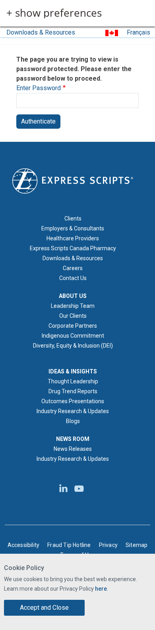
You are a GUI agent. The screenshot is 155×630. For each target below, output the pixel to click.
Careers (73, 268)
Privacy (108, 545)
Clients (72, 218)
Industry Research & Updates (73, 411)
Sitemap (136, 545)
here (101, 589)
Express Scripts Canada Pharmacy (73, 248)
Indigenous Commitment (73, 335)
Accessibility (24, 545)
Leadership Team (73, 306)
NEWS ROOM (72, 439)
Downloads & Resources (40, 32)
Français (138, 32)
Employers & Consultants (72, 228)
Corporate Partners (72, 326)
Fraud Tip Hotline (69, 545)
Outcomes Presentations (72, 401)
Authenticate (38, 121)
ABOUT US (73, 296)
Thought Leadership (73, 381)
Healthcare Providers (72, 238)
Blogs (73, 421)
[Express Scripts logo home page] (72, 180)
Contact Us (73, 278)
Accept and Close (44, 607)
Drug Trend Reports (72, 391)
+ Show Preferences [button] (54, 13)
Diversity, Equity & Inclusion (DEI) (73, 345)
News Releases (73, 449)
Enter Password (38, 88)
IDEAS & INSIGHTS (72, 371)
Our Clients (73, 316)
